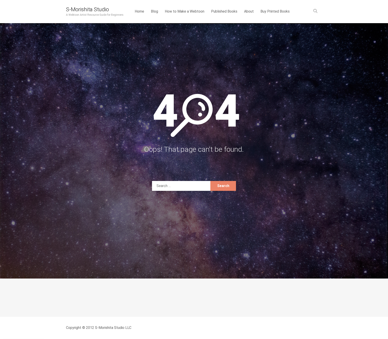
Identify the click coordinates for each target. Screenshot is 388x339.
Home (139, 11)
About (249, 11)
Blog (154, 11)
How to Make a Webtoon (184, 11)
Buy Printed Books (275, 11)
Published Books (224, 11)
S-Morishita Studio (87, 9)
